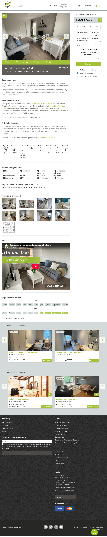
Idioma (59, 497)
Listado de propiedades (64, 6)
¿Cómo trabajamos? (62, 422)
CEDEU (41, 108)
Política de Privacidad (35, 444)
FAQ (56, 461)
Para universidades (8, 428)
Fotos (7, 62)
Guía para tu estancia (62, 431)
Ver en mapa (22, 62)
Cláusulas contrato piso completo (66, 443)
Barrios (4, 431)
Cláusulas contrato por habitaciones (67, 440)
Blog (78, 6)
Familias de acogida (61, 458)
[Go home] (8, 4)
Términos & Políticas (96, 527)
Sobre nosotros (7, 422)
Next (66, 36)
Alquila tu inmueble (61, 455)
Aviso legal (100, 529)
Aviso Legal (21, 444)
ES (99, 6)
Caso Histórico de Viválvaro (41, 103)
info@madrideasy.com (67, 488)
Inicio (55, 6)
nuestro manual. (48, 137)
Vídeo (36, 62)
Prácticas (5, 425)
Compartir (64, 68)
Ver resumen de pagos (88, 49)
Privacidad (84, 527)
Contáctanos (87, 6)
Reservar (88, 64)
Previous (5, 36)
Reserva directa (60, 434)
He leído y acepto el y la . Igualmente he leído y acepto (26, 446)
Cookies (76, 527)
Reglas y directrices (61, 425)
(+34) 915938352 (68, 491)
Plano (48, 62)
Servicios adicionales (62, 428)
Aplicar (97, 59)
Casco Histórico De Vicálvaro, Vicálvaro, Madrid (26, 71)
